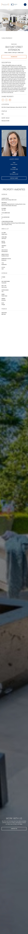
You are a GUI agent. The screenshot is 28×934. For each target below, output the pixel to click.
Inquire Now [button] (14, 56)
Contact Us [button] (14, 828)
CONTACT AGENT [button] (14, 178)
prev (12, 34)
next (15, 34)
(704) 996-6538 (14, 169)
